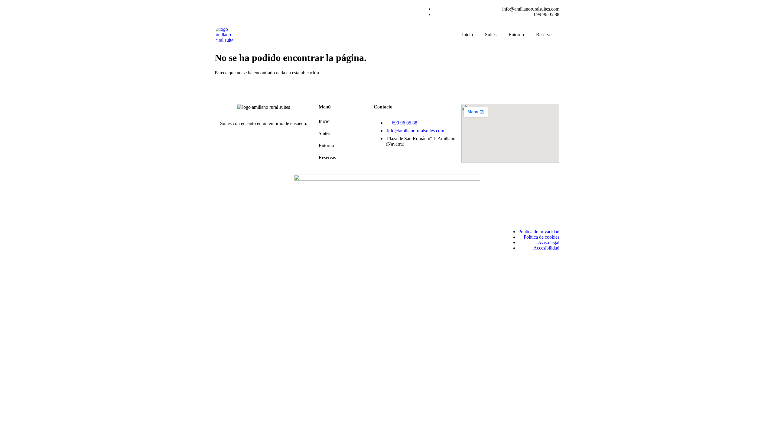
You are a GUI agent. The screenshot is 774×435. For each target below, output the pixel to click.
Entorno (516, 34)
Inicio (467, 34)
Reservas (544, 34)
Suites (490, 34)
